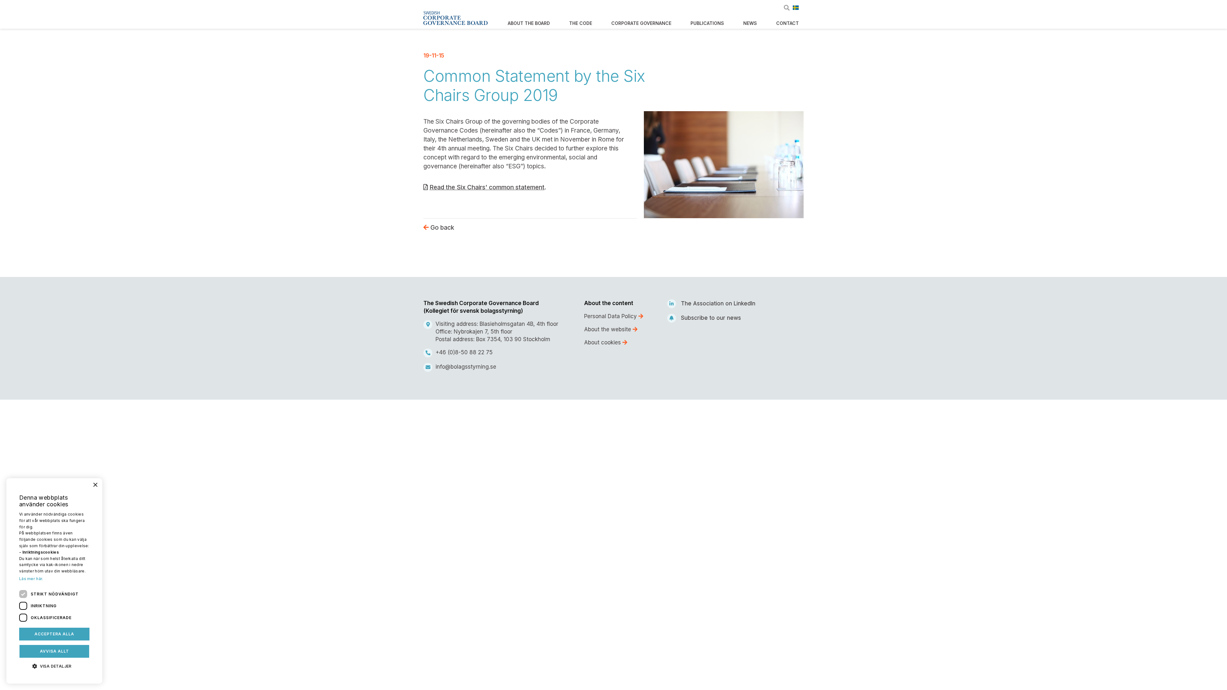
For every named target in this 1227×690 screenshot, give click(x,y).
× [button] (95, 485)
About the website (608, 329)
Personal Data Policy (611, 316)
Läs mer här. (31, 578)
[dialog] (54, 581)
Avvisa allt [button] (54, 651)
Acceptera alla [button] (54, 634)
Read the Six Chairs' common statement (486, 187)
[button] (54, 665)
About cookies (603, 342)
